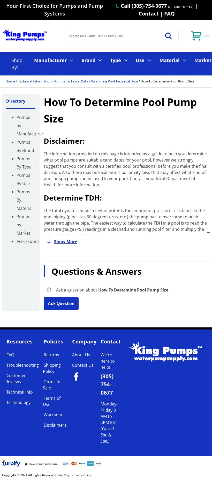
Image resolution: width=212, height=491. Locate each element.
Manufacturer (50, 60)
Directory (15, 101)
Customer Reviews (15, 379)
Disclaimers (55, 425)
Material (170, 60)
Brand (88, 60)
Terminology (18, 402)
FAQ (169, 13)
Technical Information (34, 81)
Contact (149, 13)
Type (115, 60)
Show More (65, 241)
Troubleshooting (22, 365)
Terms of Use (51, 401)
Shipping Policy (52, 368)
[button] (168, 36)
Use (140, 60)
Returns (51, 355)
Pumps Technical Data (71, 81)
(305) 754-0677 (107, 384)
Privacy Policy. (82, 475)
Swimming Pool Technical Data (114, 81)
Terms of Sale (51, 385)
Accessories (28, 241)
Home (10, 81)
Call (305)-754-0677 (143, 5)
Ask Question (61, 303)
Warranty (53, 415)
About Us (81, 355)
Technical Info (19, 392)
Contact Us (83, 365)
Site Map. (64, 475)
